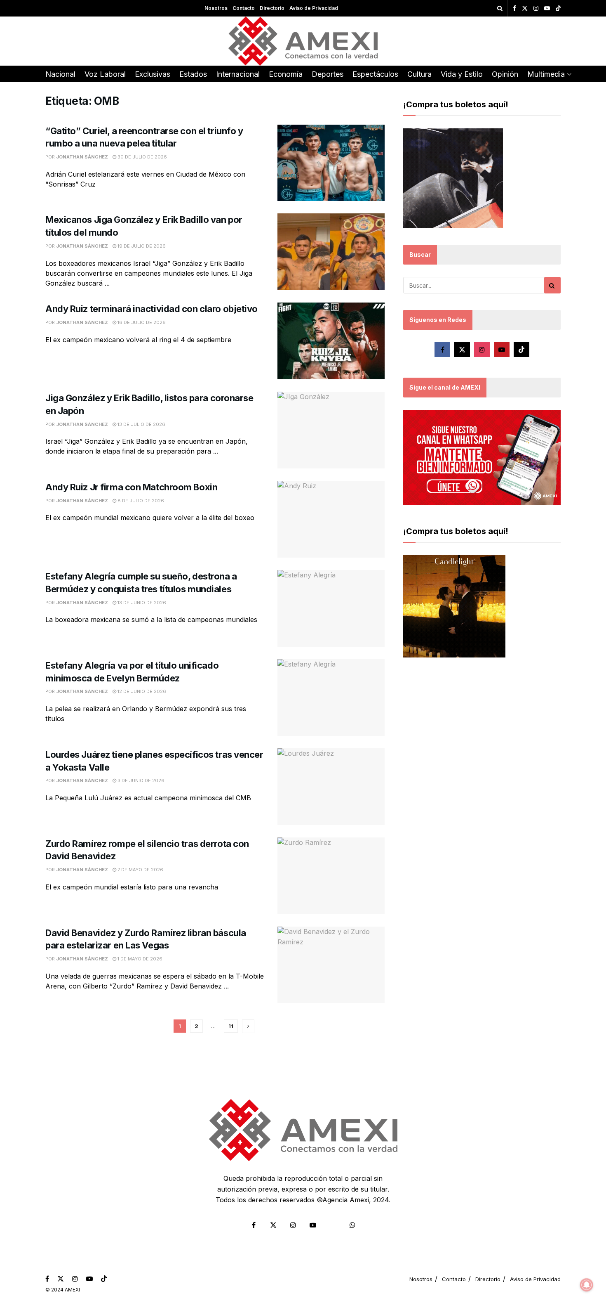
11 (230, 1026)
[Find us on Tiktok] (521, 349)
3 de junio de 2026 (140, 780)
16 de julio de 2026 (141, 322)
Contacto (244, 8)
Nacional (60, 74)
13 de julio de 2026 (140, 424)
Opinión (505, 74)
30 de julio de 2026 (141, 157)
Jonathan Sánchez (82, 157)
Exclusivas (152, 74)
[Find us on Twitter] (525, 8)
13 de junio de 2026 (141, 602)
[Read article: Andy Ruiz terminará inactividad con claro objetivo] (331, 341)
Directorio (272, 8)
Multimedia (546, 74)
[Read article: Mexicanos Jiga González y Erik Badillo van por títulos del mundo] (331, 251)
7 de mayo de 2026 (139, 870)
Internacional (238, 74)
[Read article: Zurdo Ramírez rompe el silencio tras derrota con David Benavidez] (331, 875)
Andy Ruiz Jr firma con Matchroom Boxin (131, 487)
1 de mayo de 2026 (139, 959)
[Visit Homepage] (303, 41)
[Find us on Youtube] (547, 8)
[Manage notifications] (586, 1284)
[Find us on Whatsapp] (352, 1225)
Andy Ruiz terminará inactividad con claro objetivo (151, 308)
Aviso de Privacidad (313, 8)
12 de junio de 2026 (141, 691)
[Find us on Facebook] (514, 8)
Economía (286, 74)
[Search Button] (500, 8)
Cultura (419, 74)
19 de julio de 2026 (141, 246)
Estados (193, 74)
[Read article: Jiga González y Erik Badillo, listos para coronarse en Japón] (331, 430)
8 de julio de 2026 (140, 501)
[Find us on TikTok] (558, 8)
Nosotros (216, 8)
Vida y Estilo (462, 74)
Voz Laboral (105, 74)
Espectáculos (375, 74)
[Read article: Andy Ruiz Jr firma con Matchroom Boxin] (331, 519)
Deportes (327, 74)
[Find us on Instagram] (535, 8)
